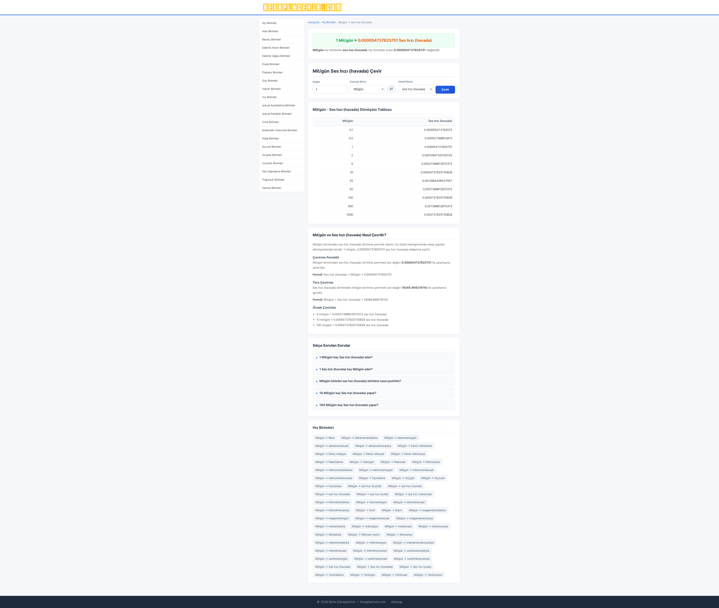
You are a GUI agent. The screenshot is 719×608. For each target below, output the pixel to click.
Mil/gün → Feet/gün (362, 461)
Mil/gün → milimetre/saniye (370, 550)
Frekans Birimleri (272, 72)
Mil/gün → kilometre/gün (371, 502)
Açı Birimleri (269, 23)
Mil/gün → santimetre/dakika (411, 550)
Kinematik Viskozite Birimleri (279, 130)
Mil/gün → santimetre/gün (331, 558)
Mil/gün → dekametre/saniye (373, 445)
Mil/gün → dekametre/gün (400, 437)
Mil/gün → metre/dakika (330, 526)
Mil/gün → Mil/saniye (399, 534)
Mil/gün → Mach (392, 510)
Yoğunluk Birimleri (273, 179)
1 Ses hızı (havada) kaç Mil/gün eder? (346, 369)
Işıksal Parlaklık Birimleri (277, 113)
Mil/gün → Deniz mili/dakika (415, 445)
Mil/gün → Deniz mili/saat (368, 453)
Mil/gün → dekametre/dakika (359, 437)
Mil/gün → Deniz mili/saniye (408, 453)
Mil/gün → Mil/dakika (328, 534)
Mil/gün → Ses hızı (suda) (415, 566)
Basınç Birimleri (271, 39)
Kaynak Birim (358, 81)
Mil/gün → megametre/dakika (427, 510)
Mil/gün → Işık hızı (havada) (332, 494)
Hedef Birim (405, 81)
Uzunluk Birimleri (272, 163)
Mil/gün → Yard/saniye (428, 574)
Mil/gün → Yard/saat (394, 574)
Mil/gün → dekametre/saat (331, 445)
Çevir (445, 89)
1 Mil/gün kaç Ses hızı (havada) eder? (346, 357)
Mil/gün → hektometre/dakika (333, 470)
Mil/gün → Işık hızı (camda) (405, 486)
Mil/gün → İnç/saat (433, 478)
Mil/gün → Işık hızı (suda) (372, 494)
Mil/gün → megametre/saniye (414, 518)
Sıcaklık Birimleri (272, 154)
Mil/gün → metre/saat (398, 526)
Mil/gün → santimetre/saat (370, 558)
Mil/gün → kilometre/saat (409, 502)
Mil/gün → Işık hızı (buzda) (364, 486)
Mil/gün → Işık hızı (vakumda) (413, 494)
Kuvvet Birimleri (271, 146)
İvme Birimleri (270, 121)
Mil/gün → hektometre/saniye (333, 478)
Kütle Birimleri (270, 138)
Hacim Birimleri (271, 88)
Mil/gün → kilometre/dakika (332, 502)
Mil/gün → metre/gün (365, 526)
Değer (316, 81)
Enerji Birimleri (270, 64)
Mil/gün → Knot (365, 510)
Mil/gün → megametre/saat (372, 518)
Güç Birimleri (270, 80)
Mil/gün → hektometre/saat (416, 470)
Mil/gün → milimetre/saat (330, 550)
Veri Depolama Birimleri (276, 171)
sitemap (396, 602)
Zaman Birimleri (271, 187)
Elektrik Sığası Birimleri (276, 55)
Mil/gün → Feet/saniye (426, 461)
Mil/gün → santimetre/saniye (412, 558)
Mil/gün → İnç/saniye (328, 486)
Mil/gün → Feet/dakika (329, 461)
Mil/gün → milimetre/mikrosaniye (413, 542)
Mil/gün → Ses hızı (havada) (332, 566)
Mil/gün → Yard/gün (362, 574)
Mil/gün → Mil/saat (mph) (364, 534)
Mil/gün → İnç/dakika (372, 478)
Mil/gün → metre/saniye (433, 526)
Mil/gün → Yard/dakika (329, 574)
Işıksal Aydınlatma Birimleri (278, 105)
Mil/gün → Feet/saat (393, 461)
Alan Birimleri (270, 31)
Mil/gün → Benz (325, 437)
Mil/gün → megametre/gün (332, 518)
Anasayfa (313, 22)
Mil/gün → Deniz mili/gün (330, 453)
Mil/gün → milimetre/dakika (332, 542)
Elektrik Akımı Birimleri (275, 47)
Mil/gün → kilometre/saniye (332, 510)
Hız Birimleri (269, 97)
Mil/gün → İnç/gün (403, 478)
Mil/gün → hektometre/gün (376, 470)
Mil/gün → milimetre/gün (371, 542)
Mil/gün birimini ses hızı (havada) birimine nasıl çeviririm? (360, 381)
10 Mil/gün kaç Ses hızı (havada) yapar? (347, 393)
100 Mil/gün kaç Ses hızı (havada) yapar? (348, 405)
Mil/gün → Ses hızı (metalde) (375, 566)
